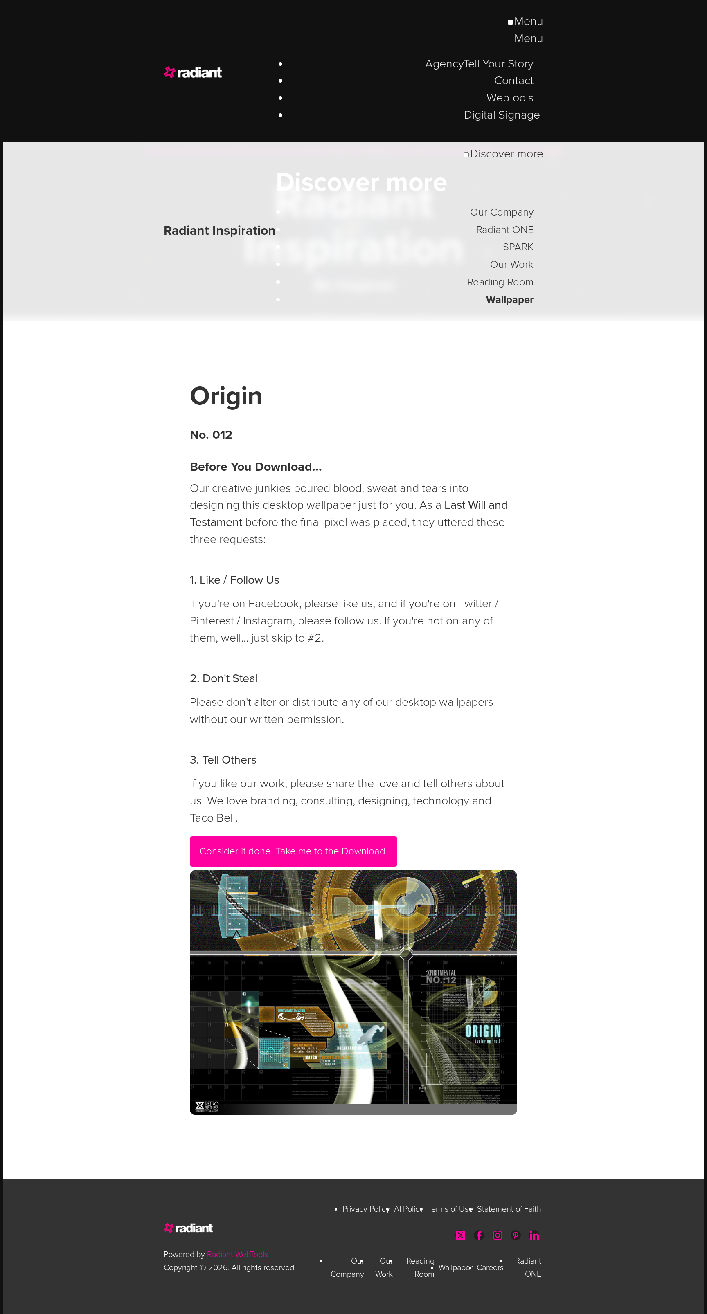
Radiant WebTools (237, 1255)
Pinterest (516, 1235)
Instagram (497, 1235)
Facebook (479, 1235)
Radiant (221, 72)
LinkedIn (534, 1235)
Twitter (460, 1235)
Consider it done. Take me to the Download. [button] (293, 851)
